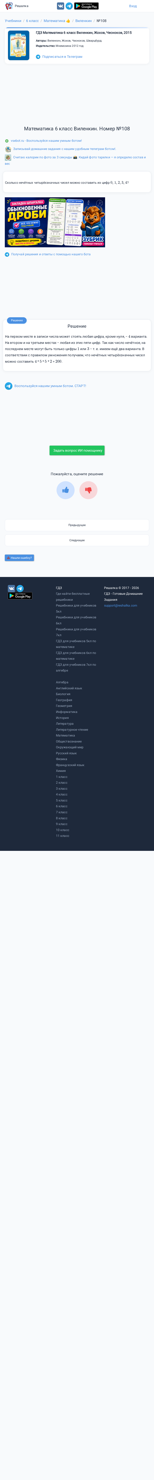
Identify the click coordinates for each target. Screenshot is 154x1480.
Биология (63, 694)
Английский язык (69, 688)
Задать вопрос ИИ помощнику (77, 450)
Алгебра (62, 682)
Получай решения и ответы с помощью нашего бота (51, 254)
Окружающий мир (69, 747)
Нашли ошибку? (21, 557)
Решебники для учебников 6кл (76, 620)
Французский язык (70, 765)
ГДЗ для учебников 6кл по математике (76, 656)
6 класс (61, 806)
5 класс (61, 800)
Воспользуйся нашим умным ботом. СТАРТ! (50, 386)
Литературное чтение (72, 730)
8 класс (61, 818)
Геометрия (64, 706)
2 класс (61, 782)
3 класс (61, 788)
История (62, 718)
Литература (65, 724)
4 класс (61, 794)
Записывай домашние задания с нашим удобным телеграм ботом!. (64, 149)
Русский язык (66, 753)
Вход (133, 6)
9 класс (61, 824)
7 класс (61, 812)
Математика (65, 735)
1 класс (61, 777)
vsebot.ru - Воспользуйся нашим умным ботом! (46, 141)
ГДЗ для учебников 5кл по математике (76, 644)
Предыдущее (77, 525)
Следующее (77, 540)
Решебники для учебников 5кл (76, 608)
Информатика (66, 712)
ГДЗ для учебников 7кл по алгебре (76, 668)
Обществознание (69, 741)
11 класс (62, 836)
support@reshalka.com (120, 605)
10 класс (62, 830)
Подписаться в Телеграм (62, 57)
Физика (61, 759)
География (64, 700)
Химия (61, 771)
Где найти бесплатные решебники (73, 597)
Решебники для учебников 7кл (76, 632)
